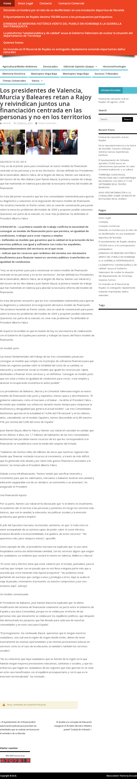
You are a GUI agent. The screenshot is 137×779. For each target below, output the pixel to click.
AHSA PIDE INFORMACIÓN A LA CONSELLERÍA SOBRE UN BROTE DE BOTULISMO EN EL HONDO (117, 195)
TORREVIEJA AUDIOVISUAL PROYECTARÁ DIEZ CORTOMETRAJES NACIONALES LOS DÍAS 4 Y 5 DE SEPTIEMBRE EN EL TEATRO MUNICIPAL (117, 181)
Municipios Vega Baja (44, 73)
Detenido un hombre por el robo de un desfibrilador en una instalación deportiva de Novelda (63, 10)
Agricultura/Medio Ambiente (20, 66)
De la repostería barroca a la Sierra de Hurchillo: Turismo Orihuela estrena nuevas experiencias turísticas (117, 150)
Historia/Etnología (114, 66)
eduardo (7, 123)
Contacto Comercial (71, 3)
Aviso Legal (25, 3)
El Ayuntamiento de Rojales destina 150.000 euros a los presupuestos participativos (57, 17)
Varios (35, 80)
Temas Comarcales (14, 80)
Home (7, 3)
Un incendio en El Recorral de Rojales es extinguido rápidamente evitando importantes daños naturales (64, 50)
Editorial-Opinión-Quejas (79, 66)
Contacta (46, 3)
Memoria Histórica (14, 73)
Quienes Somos (13, 42)
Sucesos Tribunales (106, 73)
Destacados (50, 66)
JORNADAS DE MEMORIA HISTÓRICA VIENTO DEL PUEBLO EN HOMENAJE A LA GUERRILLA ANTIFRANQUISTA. (62, 25)
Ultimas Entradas (110, 90)
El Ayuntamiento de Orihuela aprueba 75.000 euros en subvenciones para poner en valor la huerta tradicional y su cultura (117, 165)
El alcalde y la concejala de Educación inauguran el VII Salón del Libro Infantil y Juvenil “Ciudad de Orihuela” (73, 726)
